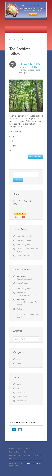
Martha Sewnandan (24, 283)
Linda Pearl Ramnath (26, 70)
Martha (19, 309)
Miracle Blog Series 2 (24, 240)
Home (11, 40)
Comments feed (23, 397)
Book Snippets (14, 455)
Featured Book (14, 452)
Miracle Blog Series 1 (24, 244)
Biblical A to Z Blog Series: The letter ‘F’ (30, 65)
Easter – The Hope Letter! (26, 255)
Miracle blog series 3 (24, 236)
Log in (19, 388)
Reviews (27, 455)
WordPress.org (22, 401)
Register (19, 384)
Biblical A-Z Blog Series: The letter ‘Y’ (27, 303)
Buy (25, 452)
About (20, 449)
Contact (12, 458)
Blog (17, 40)
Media (19, 363)
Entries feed (21, 392)
